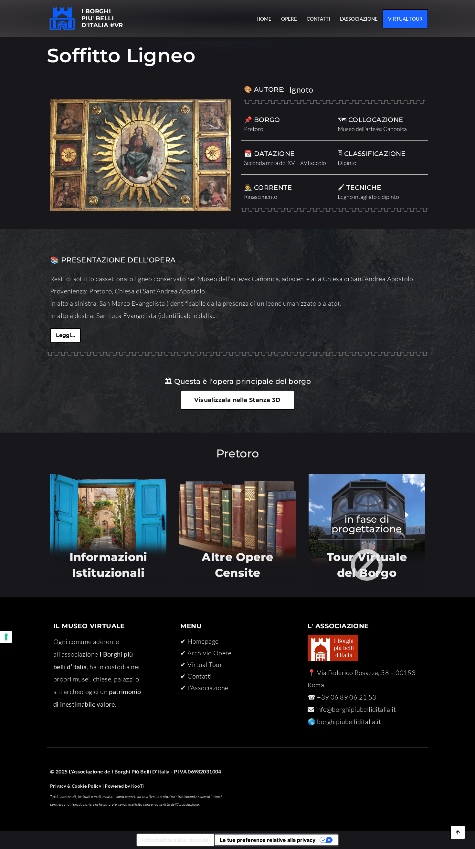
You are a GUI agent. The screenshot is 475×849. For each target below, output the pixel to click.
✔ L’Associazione (204, 688)
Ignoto (301, 89)
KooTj (137, 786)
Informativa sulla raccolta (175, 840)
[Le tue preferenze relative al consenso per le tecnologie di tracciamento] (6, 637)
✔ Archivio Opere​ (205, 653)
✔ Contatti (196, 676)
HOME (264, 19)
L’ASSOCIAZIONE (359, 19)
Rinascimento (260, 196)
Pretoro (253, 128)
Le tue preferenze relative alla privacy (267, 840)
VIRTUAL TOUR (405, 19)
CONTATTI (318, 19)
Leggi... (65, 335)
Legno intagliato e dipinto (368, 196)
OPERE (289, 19)
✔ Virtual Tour (201, 664)
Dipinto (347, 162)
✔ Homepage (199, 641)
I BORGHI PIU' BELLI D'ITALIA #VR (102, 18)
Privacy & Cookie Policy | (77, 786)
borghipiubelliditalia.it (349, 722)
